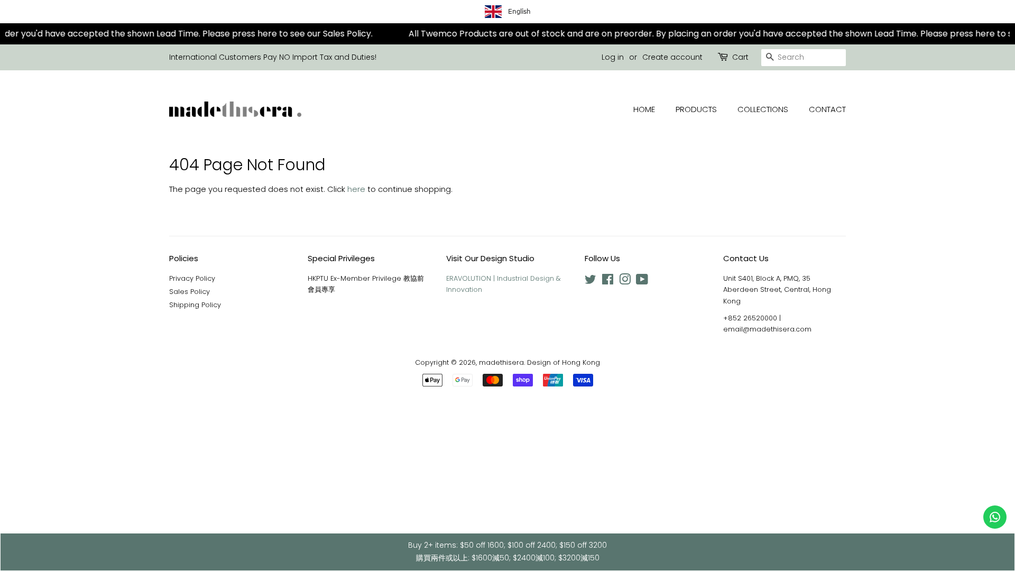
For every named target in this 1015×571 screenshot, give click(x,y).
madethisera (501, 362)
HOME (644, 109)
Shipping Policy (195, 304)
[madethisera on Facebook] (608, 281)
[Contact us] (995, 517)
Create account (672, 57)
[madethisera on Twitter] (590, 281)
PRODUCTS (696, 109)
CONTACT (827, 109)
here (356, 189)
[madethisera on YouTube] (642, 281)
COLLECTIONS (762, 109)
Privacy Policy (192, 278)
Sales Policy (189, 291)
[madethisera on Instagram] (625, 281)
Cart (740, 57)
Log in (613, 57)
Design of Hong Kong (563, 362)
